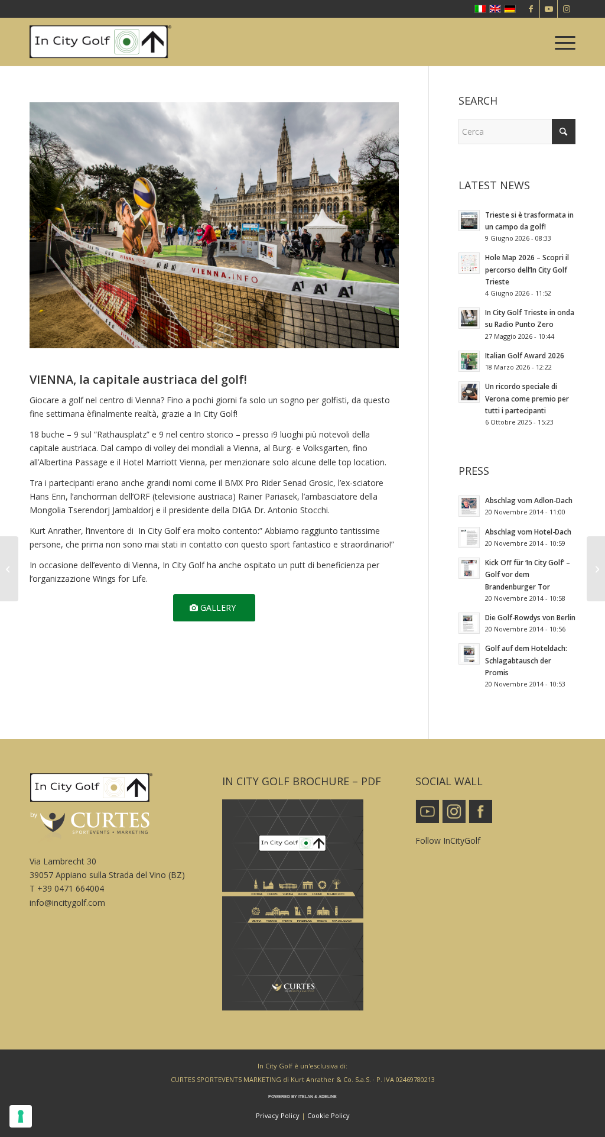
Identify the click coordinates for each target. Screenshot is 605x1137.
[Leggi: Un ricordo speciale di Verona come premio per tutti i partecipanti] (469, 392)
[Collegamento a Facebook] (530, 9)
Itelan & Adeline (317, 1096)
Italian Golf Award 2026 (524, 355)
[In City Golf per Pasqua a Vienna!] (9, 568)
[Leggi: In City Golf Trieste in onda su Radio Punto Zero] (469, 318)
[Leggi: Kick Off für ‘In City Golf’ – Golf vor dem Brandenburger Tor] (469, 568)
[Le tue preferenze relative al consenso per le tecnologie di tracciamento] (20, 1116)
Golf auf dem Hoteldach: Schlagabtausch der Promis (526, 659)
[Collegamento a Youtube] (548, 9)
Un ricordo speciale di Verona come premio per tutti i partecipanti (527, 397)
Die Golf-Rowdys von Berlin (530, 617)
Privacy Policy (278, 1115)
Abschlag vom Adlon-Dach (529, 500)
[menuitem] (561, 42)
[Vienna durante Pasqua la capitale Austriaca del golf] (596, 568)
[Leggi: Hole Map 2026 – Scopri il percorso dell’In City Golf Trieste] (469, 263)
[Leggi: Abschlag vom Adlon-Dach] (469, 506)
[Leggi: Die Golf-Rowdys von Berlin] (469, 623)
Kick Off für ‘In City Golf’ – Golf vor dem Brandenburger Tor (527, 574)
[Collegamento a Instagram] (566, 9)
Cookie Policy (328, 1115)
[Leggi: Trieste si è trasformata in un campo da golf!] (469, 220)
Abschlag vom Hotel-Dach (528, 531)
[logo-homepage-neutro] (100, 42)
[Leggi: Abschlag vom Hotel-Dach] (469, 537)
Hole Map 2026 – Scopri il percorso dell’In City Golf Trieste (527, 269)
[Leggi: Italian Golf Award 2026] (469, 361)
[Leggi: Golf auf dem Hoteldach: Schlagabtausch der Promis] (469, 654)
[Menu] (561, 42)
